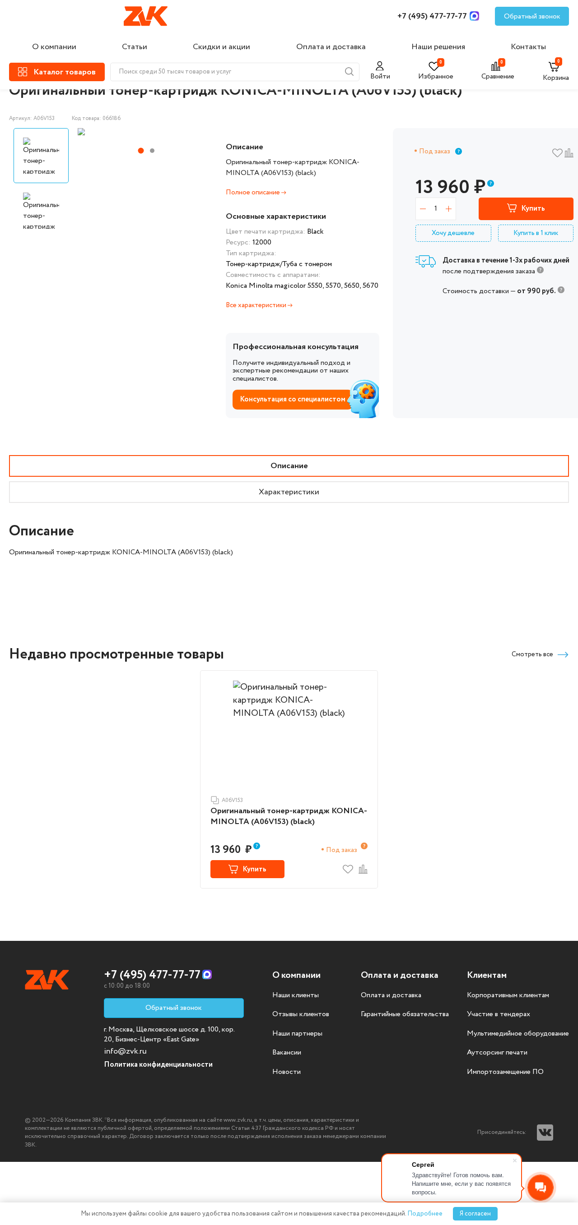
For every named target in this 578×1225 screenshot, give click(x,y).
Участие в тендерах (498, 1014)
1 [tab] (141, 151)
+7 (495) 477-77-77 (432, 16)
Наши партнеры (297, 1034)
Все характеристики (257, 305)
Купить (533, 208)
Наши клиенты (295, 995)
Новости (286, 1072)
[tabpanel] (144, 131)
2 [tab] (152, 150)
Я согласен (475, 1213)
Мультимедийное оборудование (518, 1034)
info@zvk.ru (125, 1051)
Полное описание (253, 193)
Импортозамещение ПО (505, 1072)
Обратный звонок (532, 16)
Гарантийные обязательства (405, 1014)
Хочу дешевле (453, 233)
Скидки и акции (221, 47)
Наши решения (438, 47)
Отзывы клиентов (300, 1014)
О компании (54, 47)
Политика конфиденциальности (158, 1064)
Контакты (528, 47)
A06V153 (232, 800)
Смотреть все (532, 654)
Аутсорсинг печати (497, 1053)
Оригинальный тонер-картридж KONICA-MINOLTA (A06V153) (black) (288, 817)
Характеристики (289, 492)
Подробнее (425, 1213)
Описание (289, 466)
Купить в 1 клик (535, 233)
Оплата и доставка (331, 47)
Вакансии (286, 1053)
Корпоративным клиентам (508, 995)
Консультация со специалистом (292, 399)
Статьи (134, 47)
